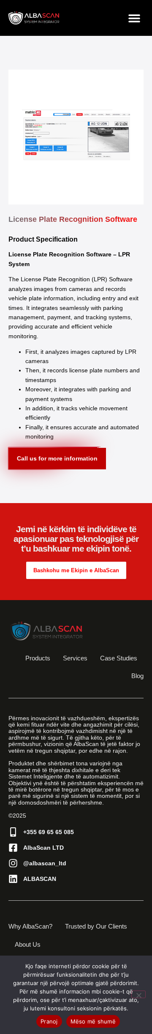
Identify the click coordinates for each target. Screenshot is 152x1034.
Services (75, 658)
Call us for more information (57, 458)
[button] (134, 17)
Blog (137, 675)
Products (37, 658)
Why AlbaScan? (30, 926)
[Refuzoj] (138, 994)
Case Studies (118, 658)
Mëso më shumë (93, 1021)
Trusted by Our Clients (96, 926)
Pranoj (49, 1021)
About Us (28, 944)
